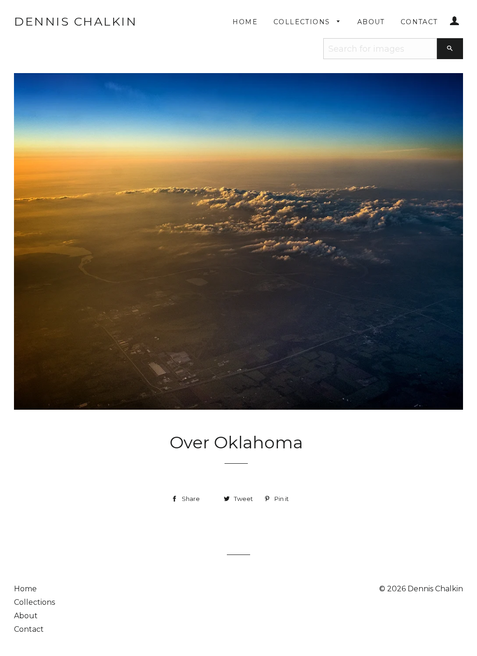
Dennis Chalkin (75, 21)
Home (245, 22)
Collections (303, 22)
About (371, 22)
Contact (419, 22)
